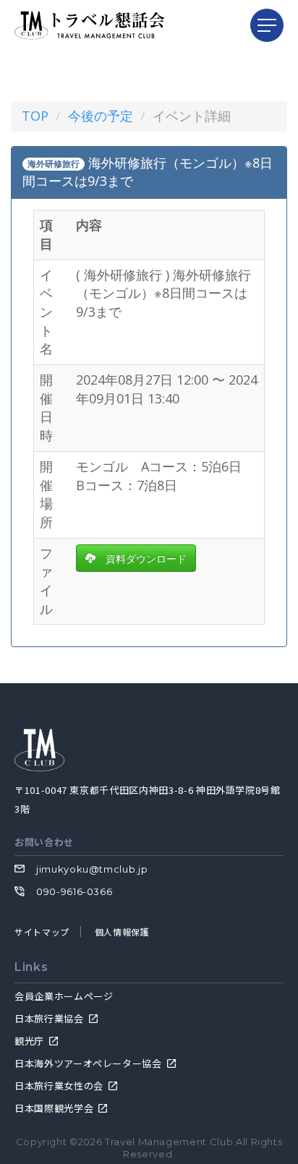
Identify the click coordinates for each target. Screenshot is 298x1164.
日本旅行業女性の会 (58, 1085)
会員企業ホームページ (64, 996)
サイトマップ (41, 931)
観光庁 (29, 1041)
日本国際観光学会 (53, 1108)
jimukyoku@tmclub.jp (92, 869)
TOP (35, 115)
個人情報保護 (122, 931)
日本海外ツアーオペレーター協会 (88, 1063)
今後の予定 (100, 115)
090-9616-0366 (74, 891)
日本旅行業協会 (49, 1018)
